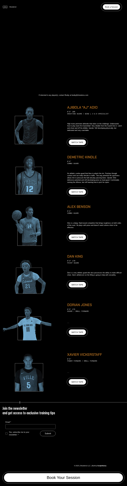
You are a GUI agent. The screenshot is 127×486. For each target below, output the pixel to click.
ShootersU (12, 7)
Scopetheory (101, 466)
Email (8, 422)
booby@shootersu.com (80, 95)
